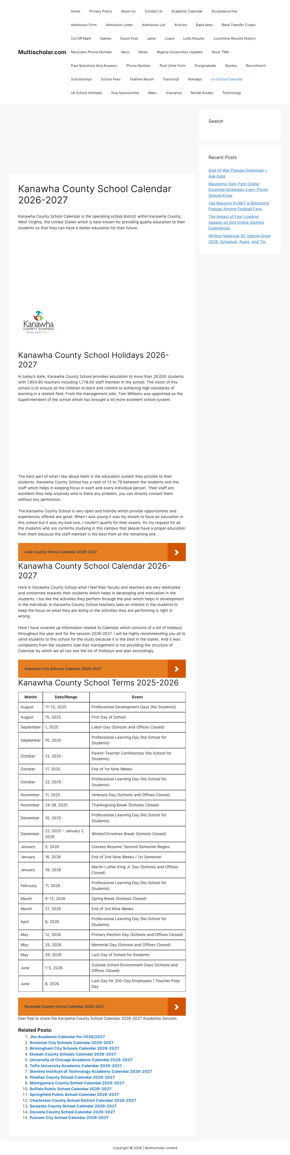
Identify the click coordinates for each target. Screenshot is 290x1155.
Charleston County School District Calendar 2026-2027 (83, 1100)
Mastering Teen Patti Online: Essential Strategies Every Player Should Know (238, 190)
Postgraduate (205, 65)
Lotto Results (193, 38)
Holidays (195, 79)
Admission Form (84, 25)
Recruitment (256, 65)
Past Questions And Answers (94, 65)
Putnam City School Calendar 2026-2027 (69, 1117)
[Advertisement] (102, 140)
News (143, 52)
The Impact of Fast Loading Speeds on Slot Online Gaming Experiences (236, 222)
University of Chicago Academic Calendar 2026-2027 (81, 1060)
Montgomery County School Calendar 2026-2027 (77, 1083)
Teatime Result (142, 79)
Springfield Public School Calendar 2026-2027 (74, 1094)
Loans (169, 38)
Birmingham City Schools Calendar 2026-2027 (74, 1048)
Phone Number (138, 65)
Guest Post (129, 38)
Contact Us (153, 11)
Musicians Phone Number (91, 52)
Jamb (151, 38)
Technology (231, 93)
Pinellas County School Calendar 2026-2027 (72, 1077)
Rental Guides (202, 93)
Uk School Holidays (86, 93)
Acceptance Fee (224, 11)
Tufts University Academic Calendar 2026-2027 (76, 1065)
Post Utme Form (173, 65)
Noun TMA (220, 52)
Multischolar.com (42, 52)
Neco (125, 52)
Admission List (153, 25)
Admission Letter (119, 25)
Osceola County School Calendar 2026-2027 (72, 1112)
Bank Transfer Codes (239, 25)
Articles (180, 25)
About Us (128, 11)
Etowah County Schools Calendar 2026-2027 (73, 1054)
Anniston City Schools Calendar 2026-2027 (72, 1042)
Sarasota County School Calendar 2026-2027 (73, 1106)
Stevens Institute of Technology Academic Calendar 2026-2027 (91, 1071)
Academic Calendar (187, 11)
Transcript (171, 79)
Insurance (174, 93)
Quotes (231, 65)
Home (75, 11)
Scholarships (81, 79)
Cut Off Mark (81, 38)
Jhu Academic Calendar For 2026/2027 (67, 1036)
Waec (152, 93)
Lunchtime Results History (234, 38)
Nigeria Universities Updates (180, 52)
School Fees (111, 79)
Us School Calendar (227, 79)
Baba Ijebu (204, 25)
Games (105, 38)
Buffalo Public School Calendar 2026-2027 (70, 1089)
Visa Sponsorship (125, 93)
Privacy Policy (100, 11)
